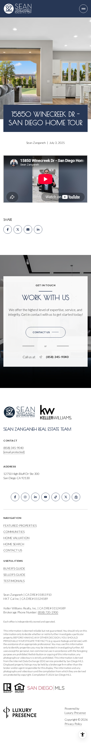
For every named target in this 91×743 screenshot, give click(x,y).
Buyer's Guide (14, 568)
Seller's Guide (14, 574)
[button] (46, 332)
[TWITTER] (66, 497)
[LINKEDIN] (35, 497)
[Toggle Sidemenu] (83, 8)
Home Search (13, 544)
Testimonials (14, 581)
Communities (14, 532)
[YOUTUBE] (45, 497)
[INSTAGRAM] (25, 497)
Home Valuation (16, 538)
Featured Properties (20, 525)
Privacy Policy (73, 724)
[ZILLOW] (76, 497)
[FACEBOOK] (15, 497)
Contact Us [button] (12, 550)
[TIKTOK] (55, 497)
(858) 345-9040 (57, 356)
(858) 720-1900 (48, 612)
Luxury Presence (75, 713)
